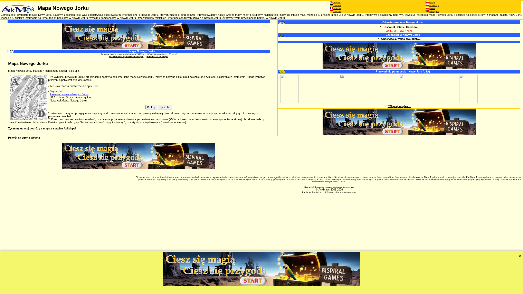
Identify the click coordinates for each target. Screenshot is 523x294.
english (337, 2)
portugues (434, 11)
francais (337, 8)
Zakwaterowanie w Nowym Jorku (403, 22)
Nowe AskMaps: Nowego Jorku (68, 100)
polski (432, 8)
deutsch (337, 5)
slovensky (434, 5)
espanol (337, 11)
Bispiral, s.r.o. (318, 192)
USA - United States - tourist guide (70, 97)
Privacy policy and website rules (341, 192)
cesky (432, 2)
